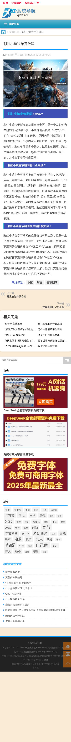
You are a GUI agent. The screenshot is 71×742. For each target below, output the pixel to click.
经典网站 (16, 2)
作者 (45, 510)
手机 (54, 521)
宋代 (8, 521)
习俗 (36, 510)
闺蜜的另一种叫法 (15, 615)
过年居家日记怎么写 (53, 307)
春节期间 (26, 113)
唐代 (42, 515)
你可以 (54, 509)
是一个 (25, 533)
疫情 (29, 539)
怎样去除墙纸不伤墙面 (50, 329)
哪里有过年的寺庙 (16, 296)
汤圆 (53, 533)
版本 (8, 539)
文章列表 (14, 31)
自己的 (42, 545)
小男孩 (35, 667)
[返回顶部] (67, 663)
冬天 (22, 515)
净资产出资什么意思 (49, 334)
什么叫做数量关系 (15, 599)
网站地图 (23, 651)
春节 (46, 527)
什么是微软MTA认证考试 (18, 588)
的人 (39, 538)
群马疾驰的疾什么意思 (50, 323)
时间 (35, 528)
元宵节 (9, 515)
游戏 (63, 533)
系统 (10, 544)
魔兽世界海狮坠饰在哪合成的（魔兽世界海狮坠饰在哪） (54, 340)
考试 (30, 546)
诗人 (8, 551)
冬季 (32, 515)
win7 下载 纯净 (13, 593)
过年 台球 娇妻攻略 (15, 334)
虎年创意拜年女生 (15, 621)
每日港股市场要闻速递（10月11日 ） (21, 340)
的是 (49, 539)
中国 (28, 510)
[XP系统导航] (35, 12)
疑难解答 (33, 651)
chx (12, 55)
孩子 (59, 516)
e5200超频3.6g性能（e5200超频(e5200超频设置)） (21, 346)
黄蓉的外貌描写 (13, 577)
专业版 (17, 510)
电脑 (18, 538)
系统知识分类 (32, 2)
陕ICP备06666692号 (47, 651)
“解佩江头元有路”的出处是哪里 (21, 329)
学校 (51, 515)
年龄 (27, 522)
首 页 (5, 2)
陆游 (45, 551)
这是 (27, 551)
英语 (55, 545)
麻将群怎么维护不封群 (17, 604)
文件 (17, 527)
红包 (21, 545)
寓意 (19, 521)
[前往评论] (67, 654)
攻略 (8, 528)
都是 (36, 551)
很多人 (36, 521)
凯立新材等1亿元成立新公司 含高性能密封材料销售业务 (35, 610)
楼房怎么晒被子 (13, 571)
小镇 (17, 113)
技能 (63, 522)
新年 (26, 528)
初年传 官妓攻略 (13, 323)
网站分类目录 (54, 647)
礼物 (58, 539)
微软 (46, 521)
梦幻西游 (40, 533)
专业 (7, 510)
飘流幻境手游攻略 (47, 346)
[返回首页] (67, 646)
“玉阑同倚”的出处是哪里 (18, 582)
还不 (18, 551)
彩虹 (11, 113)
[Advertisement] (35, 707)
